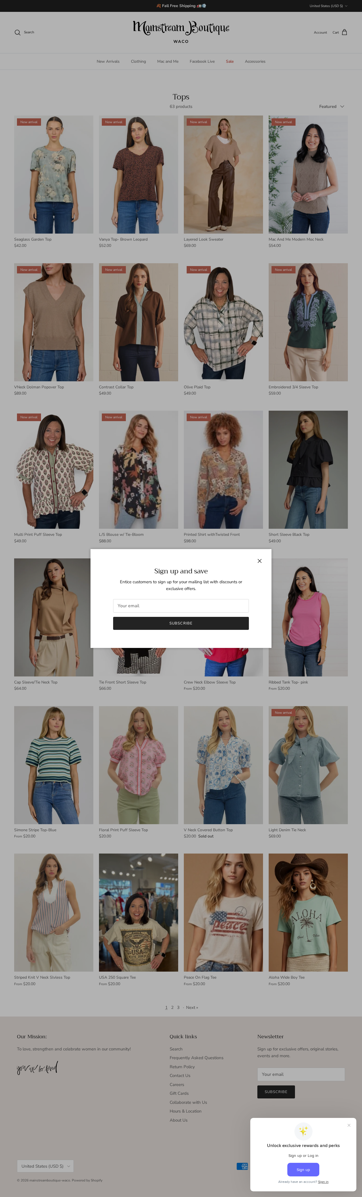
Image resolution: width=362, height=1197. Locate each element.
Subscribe (180, 623)
